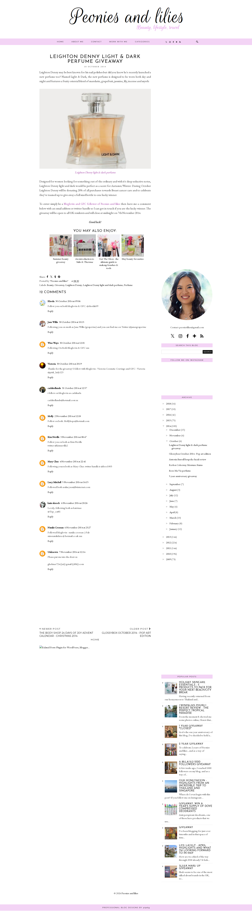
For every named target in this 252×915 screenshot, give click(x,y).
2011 (168, 548)
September (175, 484)
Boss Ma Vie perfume (180, 470)
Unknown (53, 551)
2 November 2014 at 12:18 (68, 416)
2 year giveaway (191, 744)
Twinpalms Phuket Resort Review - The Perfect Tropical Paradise (194, 709)
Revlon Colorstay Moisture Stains (186, 465)
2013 (168, 536)
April (172, 512)
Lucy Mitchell (54, 482)
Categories (142, 42)
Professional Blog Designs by (126, 907)
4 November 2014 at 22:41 (73, 461)
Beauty (50, 285)
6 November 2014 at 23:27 (78, 527)
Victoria (52, 363)
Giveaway (59, 285)
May (172, 506)
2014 (168, 426)
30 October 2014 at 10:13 (71, 322)
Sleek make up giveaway (189, 867)
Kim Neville (53, 437)
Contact (96, 42)
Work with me (118, 42)
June (172, 500)
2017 (168, 409)
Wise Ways (53, 342)
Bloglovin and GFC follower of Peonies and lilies (92, 204)
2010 (168, 553)
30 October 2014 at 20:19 (69, 363)
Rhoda (51, 301)
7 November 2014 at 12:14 (72, 551)
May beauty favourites (133, 258)
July (171, 495)
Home (60, 42)
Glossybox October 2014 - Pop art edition (190, 453)
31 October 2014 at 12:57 (74, 388)
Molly (50, 416)
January (173, 529)
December (175, 429)
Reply (50, 311)
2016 (168, 414)
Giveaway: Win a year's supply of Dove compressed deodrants (195, 807)
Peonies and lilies (130, 893)
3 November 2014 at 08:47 (73, 437)
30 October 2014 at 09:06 (67, 301)
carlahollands (54, 388)
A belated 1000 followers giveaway (195, 763)
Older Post (126, 632)
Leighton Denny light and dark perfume (103, 285)
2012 (168, 542)
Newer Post (66, 632)
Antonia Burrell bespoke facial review (187, 459)
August (173, 489)
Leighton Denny (73, 285)
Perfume (128, 285)
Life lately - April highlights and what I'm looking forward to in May (195, 849)
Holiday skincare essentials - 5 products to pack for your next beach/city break (195, 687)
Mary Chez (53, 461)
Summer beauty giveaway (61, 260)
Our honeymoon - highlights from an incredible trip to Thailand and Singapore (194, 785)
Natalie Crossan (56, 527)
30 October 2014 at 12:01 (72, 342)
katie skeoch (54, 503)
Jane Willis (53, 322)
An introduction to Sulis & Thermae (84, 260)
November (175, 435)
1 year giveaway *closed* (191, 727)
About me (77, 42)
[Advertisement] (187, 105)
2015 (168, 420)
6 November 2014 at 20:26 (74, 503)
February (174, 523)
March (173, 517)
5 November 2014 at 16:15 (75, 482)
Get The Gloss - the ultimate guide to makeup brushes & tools (108, 263)
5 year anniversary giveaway (183, 476)
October (174, 441)
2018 (168, 403)
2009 (168, 559)
